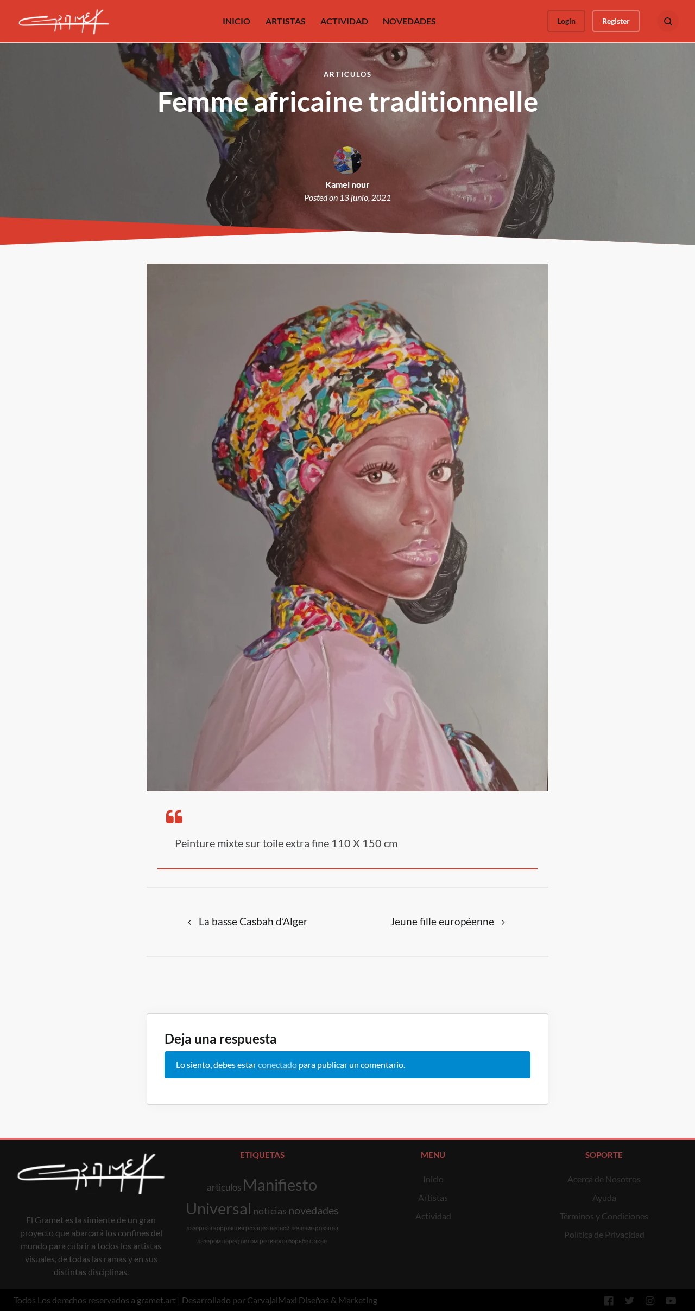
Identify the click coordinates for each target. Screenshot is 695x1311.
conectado (277, 1064)
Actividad (433, 1216)
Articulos (348, 74)
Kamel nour (347, 184)
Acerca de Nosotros (604, 1179)
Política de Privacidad (604, 1234)
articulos (224, 1187)
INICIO (236, 21)
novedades (313, 1210)
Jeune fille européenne (442, 921)
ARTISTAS (286, 21)
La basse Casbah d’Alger (253, 921)
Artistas (433, 1197)
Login (566, 20)
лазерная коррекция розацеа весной (237, 1227)
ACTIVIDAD (344, 21)
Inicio (433, 1179)
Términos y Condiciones (604, 1216)
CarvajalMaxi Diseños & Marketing (312, 1300)
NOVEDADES (409, 21)
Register (616, 20)
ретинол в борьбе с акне (293, 1240)
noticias (270, 1211)
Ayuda (604, 1197)
